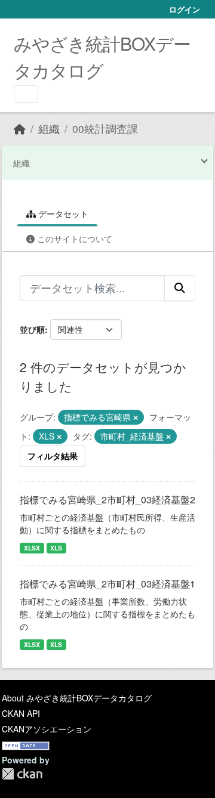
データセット (62, 213)
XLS (56, 547)
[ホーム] (20, 128)
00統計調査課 (105, 128)
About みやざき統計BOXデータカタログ (77, 698)
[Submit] (179, 288)
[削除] (135, 417)
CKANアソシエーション (46, 729)
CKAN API (21, 713)
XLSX (32, 547)
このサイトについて (73, 239)
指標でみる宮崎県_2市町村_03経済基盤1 (107, 583)
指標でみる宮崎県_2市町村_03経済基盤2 (107, 499)
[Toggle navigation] (26, 94)
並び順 (32, 329)
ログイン (184, 9)
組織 (49, 128)
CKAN (22, 774)
